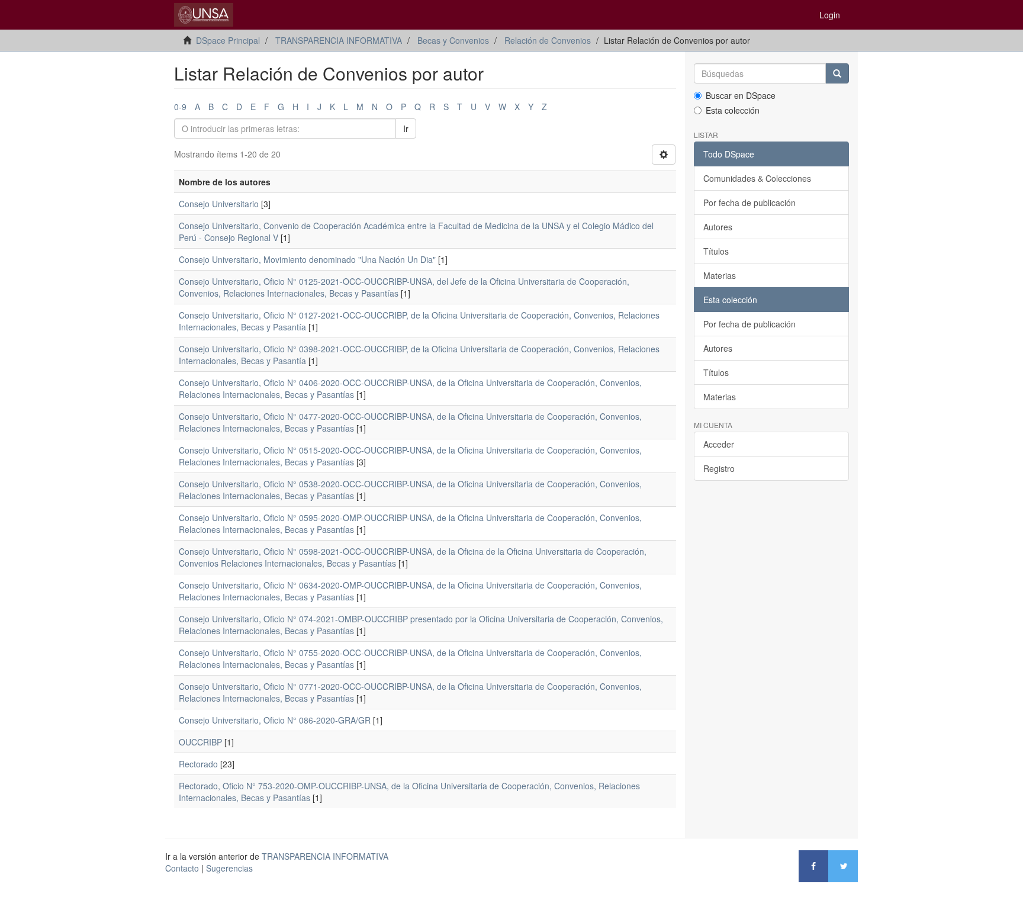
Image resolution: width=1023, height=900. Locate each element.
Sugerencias (229, 868)
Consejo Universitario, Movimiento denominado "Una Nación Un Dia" (307, 259)
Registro (719, 468)
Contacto (182, 868)
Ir (405, 128)
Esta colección (733, 110)
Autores (717, 227)
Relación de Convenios (547, 40)
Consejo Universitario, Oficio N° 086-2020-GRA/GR (275, 720)
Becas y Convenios (453, 40)
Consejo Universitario (219, 204)
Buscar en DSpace (741, 95)
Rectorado (198, 764)
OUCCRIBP (200, 742)
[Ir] (837, 73)
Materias (719, 275)
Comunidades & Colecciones (757, 178)
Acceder (718, 444)
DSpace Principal (228, 40)
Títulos (716, 251)
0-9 (180, 106)
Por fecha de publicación (749, 202)
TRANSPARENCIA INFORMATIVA (338, 40)
